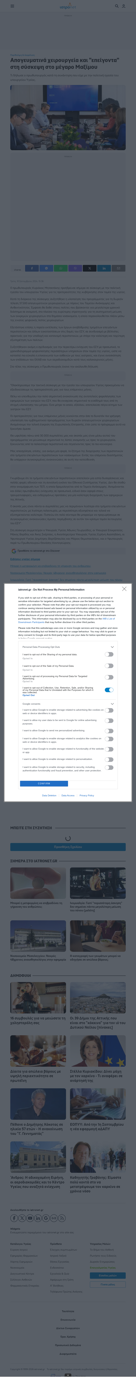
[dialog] (68, 692)
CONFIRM (44, 783)
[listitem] (68, 647)
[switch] (109, 654)
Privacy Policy (87, 795)
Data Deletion (49, 795)
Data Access (68, 795)
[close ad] (68, 1375)
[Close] (125, 590)
